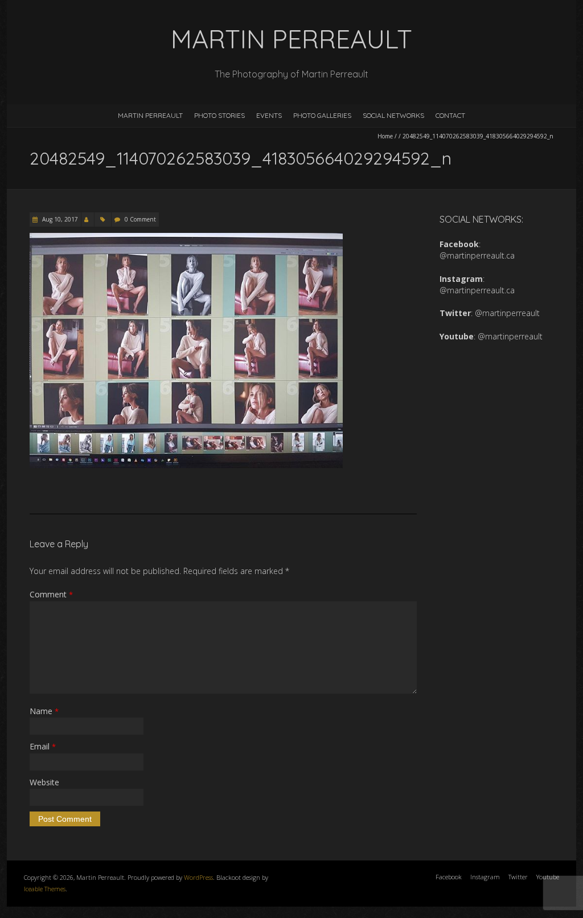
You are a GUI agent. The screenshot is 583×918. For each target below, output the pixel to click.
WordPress (198, 877)
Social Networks (393, 115)
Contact (450, 115)
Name (44, 711)
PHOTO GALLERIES (322, 115)
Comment (51, 594)
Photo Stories (219, 115)
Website (44, 782)
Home (385, 136)
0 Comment (140, 219)
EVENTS (269, 115)
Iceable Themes (44, 888)
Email (43, 746)
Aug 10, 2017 (59, 219)
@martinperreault (507, 313)
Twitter (518, 876)
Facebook (449, 876)
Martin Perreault (150, 115)
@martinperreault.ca (477, 255)
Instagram (485, 876)
